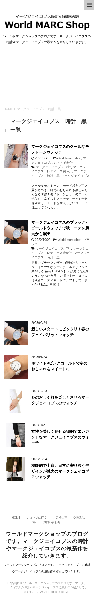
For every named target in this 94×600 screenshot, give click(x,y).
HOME (16, 517)
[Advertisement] (47, 74)
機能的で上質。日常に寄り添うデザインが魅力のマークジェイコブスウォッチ (60, 471)
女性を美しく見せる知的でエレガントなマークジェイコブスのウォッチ (60, 437)
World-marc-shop (69, 158)
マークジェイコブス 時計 (53, 167)
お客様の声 (60, 517)
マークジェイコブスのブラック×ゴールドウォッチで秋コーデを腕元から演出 (60, 228)
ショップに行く (37, 517)
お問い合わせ (51, 522)
